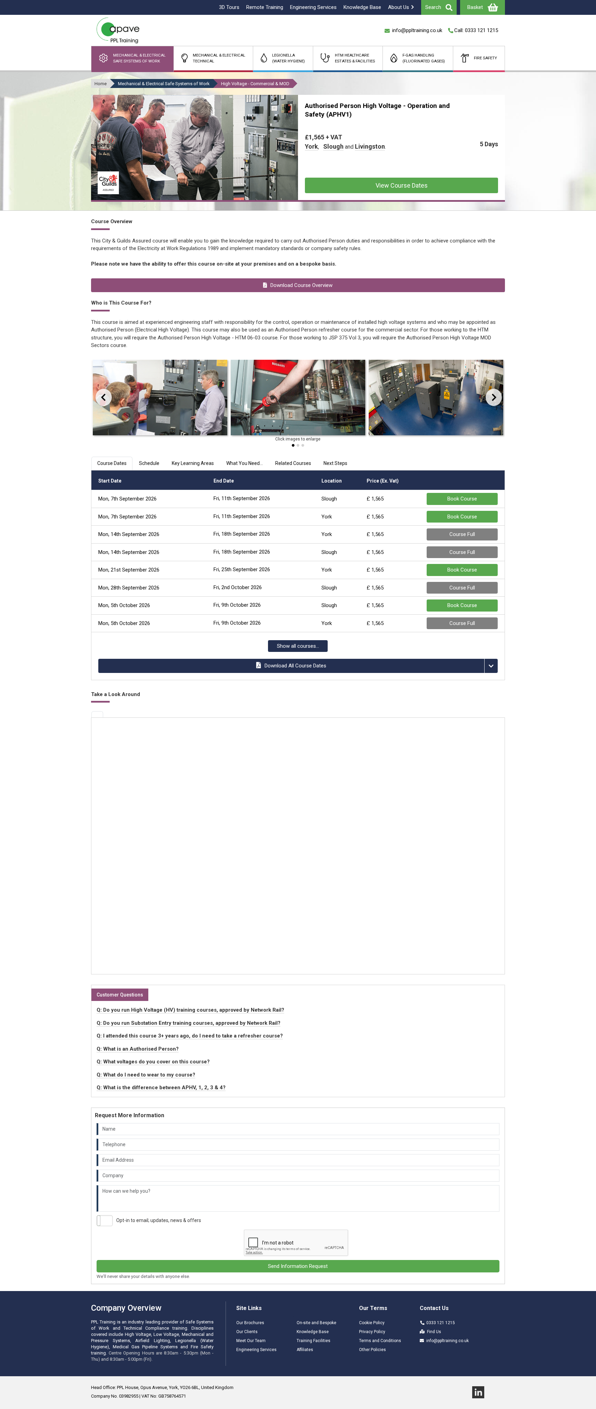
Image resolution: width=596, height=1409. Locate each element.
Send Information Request (298, 1266)
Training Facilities (313, 1340)
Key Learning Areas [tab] (193, 463)
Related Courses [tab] (293, 463)
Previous (96, 397)
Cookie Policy (372, 1322)
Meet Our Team (251, 1340)
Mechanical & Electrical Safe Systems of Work (164, 83)
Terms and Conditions (380, 1340)
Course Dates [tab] (112, 463)
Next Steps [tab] (335, 463)
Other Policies (372, 1349)
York (311, 146)
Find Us (434, 1331)
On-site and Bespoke (316, 1322)
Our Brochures (250, 1322)
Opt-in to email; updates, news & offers (158, 1220)
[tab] (97, 714)
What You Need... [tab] (244, 463)
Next (489, 397)
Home (101, 83)
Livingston (370, 146)
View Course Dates (402, 185)
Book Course (462, 499)
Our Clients (247, 1331)
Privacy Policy (372, 1331)
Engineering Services (256, 1349)
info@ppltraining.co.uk (447, 1340)
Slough (333, 146)
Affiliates (305, 1349)
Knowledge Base (313, 1331)
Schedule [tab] (149, 463)
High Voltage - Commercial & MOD (255, 83)
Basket (475, 7)
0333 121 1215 (440, 1322)
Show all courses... (298, 646)
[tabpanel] (160, 399)
